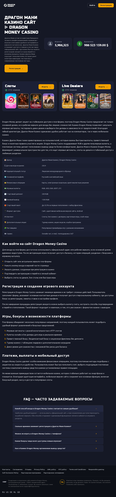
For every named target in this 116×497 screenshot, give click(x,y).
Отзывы (28, 469)
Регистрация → (16, 68)
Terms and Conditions (77, 469)
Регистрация (106, 5)
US (7, 492)
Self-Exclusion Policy (10, 473)
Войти (92, 5)
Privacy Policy (39, 469)
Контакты (6, 469)
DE (11, 492)
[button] (58, 408)
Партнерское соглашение (54, 473)
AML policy (51, 469)
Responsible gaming (96, 469)
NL (15, 492)
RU (3, 492)
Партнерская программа (31, 473)
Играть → (46, 87)
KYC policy (62, 469)
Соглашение (17, 469)
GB (18, 492)
